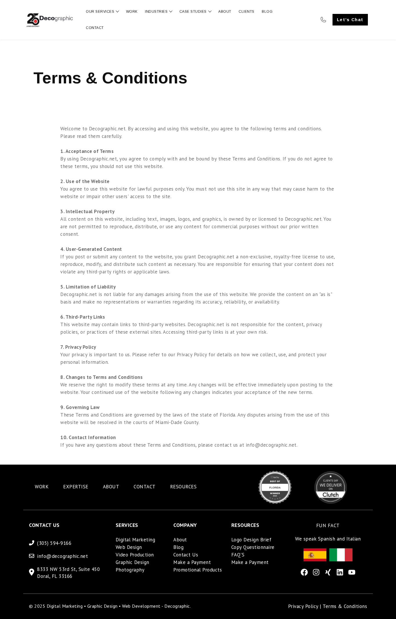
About (180, 539)
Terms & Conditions (345, 606)
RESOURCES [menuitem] (183, 486)
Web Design (129, 547)
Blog (178, 547)
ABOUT (224, 12)
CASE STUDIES (193, 12)
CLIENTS (247, 12)
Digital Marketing (135, 539)
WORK (132, 12)
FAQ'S (238, 555)
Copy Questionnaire (253, 547)
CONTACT (95, 28)
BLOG (267, 12)
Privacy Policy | (305, 606)
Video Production (135, 555)
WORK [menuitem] (42, 486)
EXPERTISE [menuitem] (75, 486)
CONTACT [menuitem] (145, 486)
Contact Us (185, 555)
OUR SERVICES (100, 12)
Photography (130, 570)
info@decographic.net (62, 556)
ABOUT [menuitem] (111, 486)
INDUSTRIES (156, 12)
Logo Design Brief (251, 539)
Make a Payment (192, 562)
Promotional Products (197, 570)
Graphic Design (132, 562)
